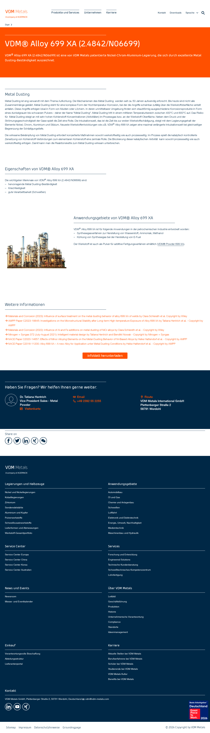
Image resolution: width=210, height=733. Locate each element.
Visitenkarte (32, 408)
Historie (112, 611)
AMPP (11, 325)
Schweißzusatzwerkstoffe (18, 522)
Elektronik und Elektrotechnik (123, 517)
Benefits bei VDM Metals (121, 679)
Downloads (175, 12)
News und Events (17, 588)
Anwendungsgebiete (122, 484)
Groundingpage (72, 727)
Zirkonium (10, 502)
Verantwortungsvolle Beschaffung (22, 653)
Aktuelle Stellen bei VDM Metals (124, 653)
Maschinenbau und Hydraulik (123, 533)
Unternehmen (92, 12)
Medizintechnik (116, 528)
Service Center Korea (16, 564)
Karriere (111, 12)
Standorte (113, 627)
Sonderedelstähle (14, 507)
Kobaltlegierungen (14, 497)
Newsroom (10, 596)
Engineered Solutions (119, 559)
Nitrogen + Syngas (158, 334)
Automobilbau (115, 492)
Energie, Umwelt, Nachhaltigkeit (124, 522)
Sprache (190, 12)
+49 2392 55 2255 (89, 401)
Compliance (114, 622)
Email (80, 397)
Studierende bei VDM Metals (123, 669)
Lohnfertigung (115, 575)
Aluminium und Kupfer (16, 512)
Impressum (25, 727)
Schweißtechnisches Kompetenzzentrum (129, 569)
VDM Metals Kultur (117, 674)
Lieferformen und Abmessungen (21, 528)
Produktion (113, 606)
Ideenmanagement (118, 632)
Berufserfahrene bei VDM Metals (125, 658)
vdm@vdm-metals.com (97, 699)
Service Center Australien (18, 569)
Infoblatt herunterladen (105, 355)
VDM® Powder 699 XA (171, 243)
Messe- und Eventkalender (19, 601)
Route (149, 397)
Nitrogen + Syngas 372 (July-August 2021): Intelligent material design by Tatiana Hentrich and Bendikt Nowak (69, 334)
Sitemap (11, 727)
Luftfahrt (112, 512)
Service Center (15, 546)
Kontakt (162, 12)
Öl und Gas (114, 497)
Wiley (184, 316)
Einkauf (10, 645)
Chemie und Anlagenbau (121, 502)
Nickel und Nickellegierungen (20, 492)
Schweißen (114, 507)
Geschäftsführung (117, 601)
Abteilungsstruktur (14, 658)
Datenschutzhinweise (47, 727)
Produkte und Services (65, 12)
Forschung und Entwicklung (122, 554)
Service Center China (16, 559)
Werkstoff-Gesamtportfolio (18, 533)
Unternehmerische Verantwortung (126, 616)
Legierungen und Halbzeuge (24, 484)
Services (114, 546)
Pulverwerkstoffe (13, 517)
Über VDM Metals (120, 588)
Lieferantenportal (14, 663)
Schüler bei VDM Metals (120, 663)
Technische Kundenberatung (123, 564)
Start (7, 24)
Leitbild (112, 596)
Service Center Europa (17, 554)
